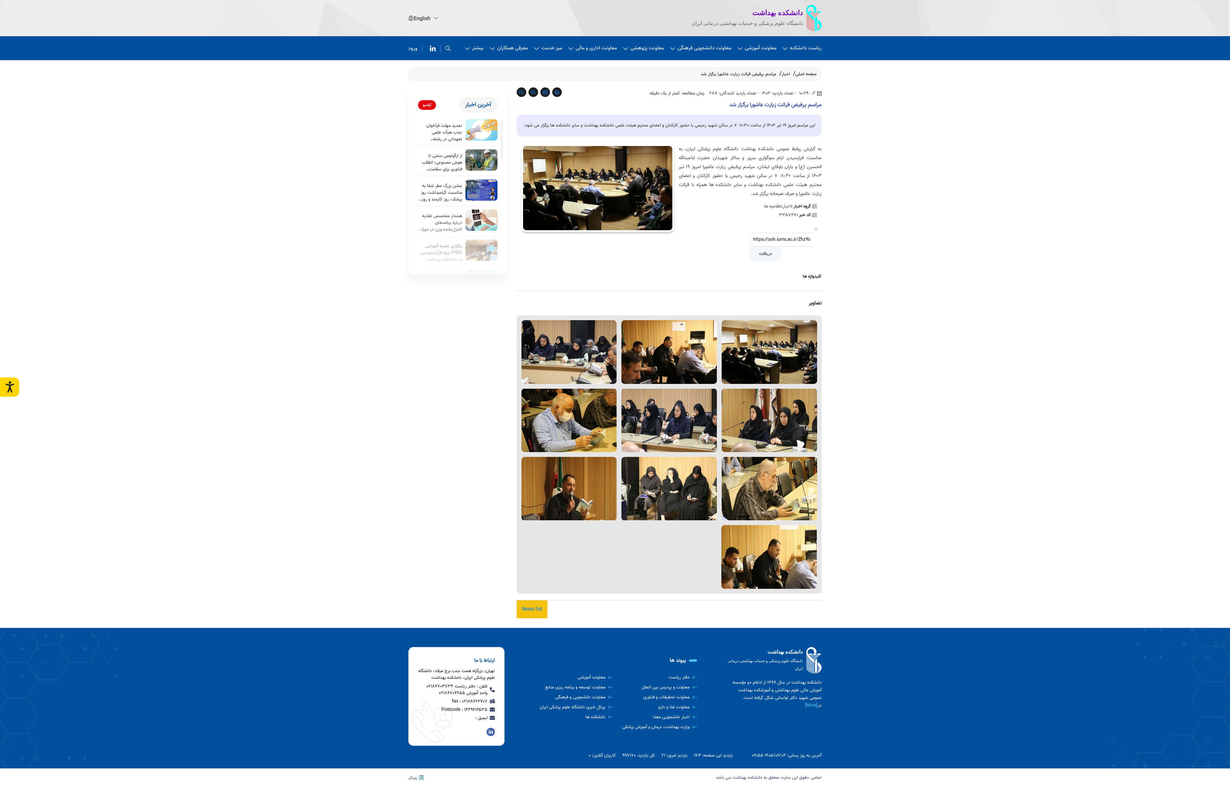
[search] (448, 48)
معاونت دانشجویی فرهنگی (704, 48)
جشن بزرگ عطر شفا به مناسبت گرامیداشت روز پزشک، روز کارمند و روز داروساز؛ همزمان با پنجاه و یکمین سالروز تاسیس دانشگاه (440, 193)
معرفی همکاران (512, 48)
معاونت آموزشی (760, 48)
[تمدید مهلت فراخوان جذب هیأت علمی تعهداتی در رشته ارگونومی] (481, 130)
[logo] (774, 660)
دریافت (765, 253)
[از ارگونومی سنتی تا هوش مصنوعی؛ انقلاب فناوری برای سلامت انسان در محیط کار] (481, 160)
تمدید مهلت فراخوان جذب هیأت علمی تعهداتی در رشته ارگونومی (444, 132)
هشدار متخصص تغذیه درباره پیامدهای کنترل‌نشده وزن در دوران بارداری (440, 223)
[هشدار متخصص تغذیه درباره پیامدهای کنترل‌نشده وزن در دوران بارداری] (481, 220)
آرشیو (427, 105)
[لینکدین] (433, 48)
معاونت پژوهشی (647, 48)
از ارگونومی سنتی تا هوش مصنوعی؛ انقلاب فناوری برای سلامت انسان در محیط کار (442, 162)
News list (532, 609)
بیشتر (478, 48)
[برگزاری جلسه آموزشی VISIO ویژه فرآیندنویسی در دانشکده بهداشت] (481, 250)
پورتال (412, 778)
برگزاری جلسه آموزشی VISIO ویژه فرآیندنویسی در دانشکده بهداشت (441, 253)
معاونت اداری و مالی (596, 48)
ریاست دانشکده (806, 48)
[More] (811, 705)
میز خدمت (551, 48)
